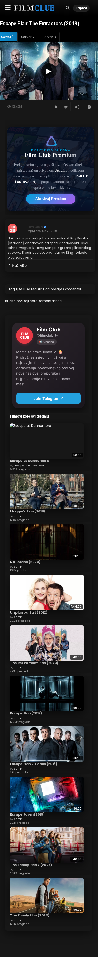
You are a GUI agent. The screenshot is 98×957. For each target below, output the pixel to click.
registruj (37, 289)
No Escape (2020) (25, 561)
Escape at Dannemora (29, 460)
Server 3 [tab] (49, 37)
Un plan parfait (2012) (28, 612)
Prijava (81, 8)
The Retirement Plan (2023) (34, 663)
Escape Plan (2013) (26, 713)
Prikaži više (18, 265)
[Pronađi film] (68, 8)
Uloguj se (15, 289)
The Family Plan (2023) (29, 915)
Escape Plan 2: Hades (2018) (33, 763)
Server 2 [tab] (27, 37)
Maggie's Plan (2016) (27, 511)
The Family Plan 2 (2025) (31, 865)
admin (18, 516)
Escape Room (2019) (27, 814)
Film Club (34, 226)
